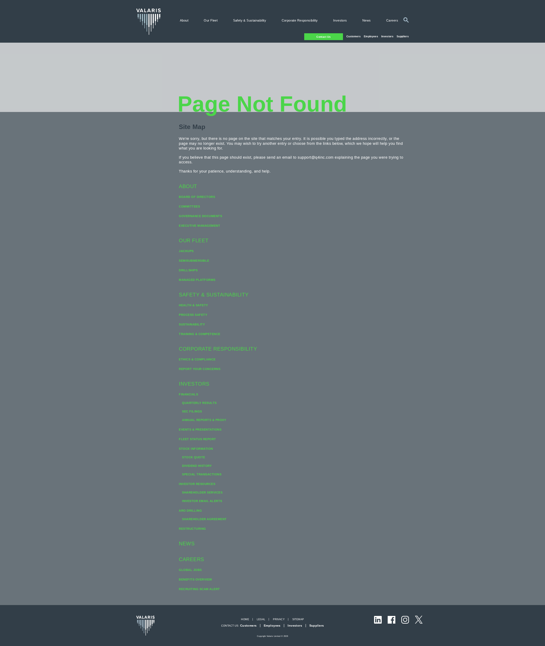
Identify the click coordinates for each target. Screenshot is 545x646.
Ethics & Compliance (197, 359)
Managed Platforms (197, 280)
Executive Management (199, 225)
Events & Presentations (200, 429)
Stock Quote (193, 457)
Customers (353, 36)
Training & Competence (199, 334)
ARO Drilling (190, 510)
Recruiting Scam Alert (199, 589)
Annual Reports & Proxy (204, 420)
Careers (392, 20)
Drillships (188, 270)
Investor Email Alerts (202, 501)
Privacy (279, 619)
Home (245, 619)
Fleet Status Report (197, 439)
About (184, 20)
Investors (387, 36)
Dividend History (197, 465)
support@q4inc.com (316, 157)
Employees (371, 36)
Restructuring (192, 528)
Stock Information (196, 448)
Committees (189, 206)
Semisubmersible (194, 260)
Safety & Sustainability (249, 20)
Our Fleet (211, 20)
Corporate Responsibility (300, 20)
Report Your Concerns (199, 369)
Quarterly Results (199, 403)
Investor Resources (197, 484)
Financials (188, 394)
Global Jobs (190, 570)
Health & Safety (193, 305)
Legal (261, 619)
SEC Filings (192, 411)
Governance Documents (200, 216)
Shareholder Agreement (204, 519)
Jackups (186, 251)
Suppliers (403, 36)
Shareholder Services (202, 492)
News (366, 20)
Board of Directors (197, 197)
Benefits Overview (195, 579)
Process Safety (193, 314)
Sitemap (298, 619)
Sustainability (192, 324)
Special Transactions (201, 474)
